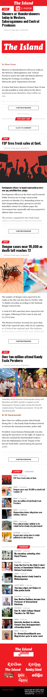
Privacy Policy (8, 690)
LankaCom (39, 693)
